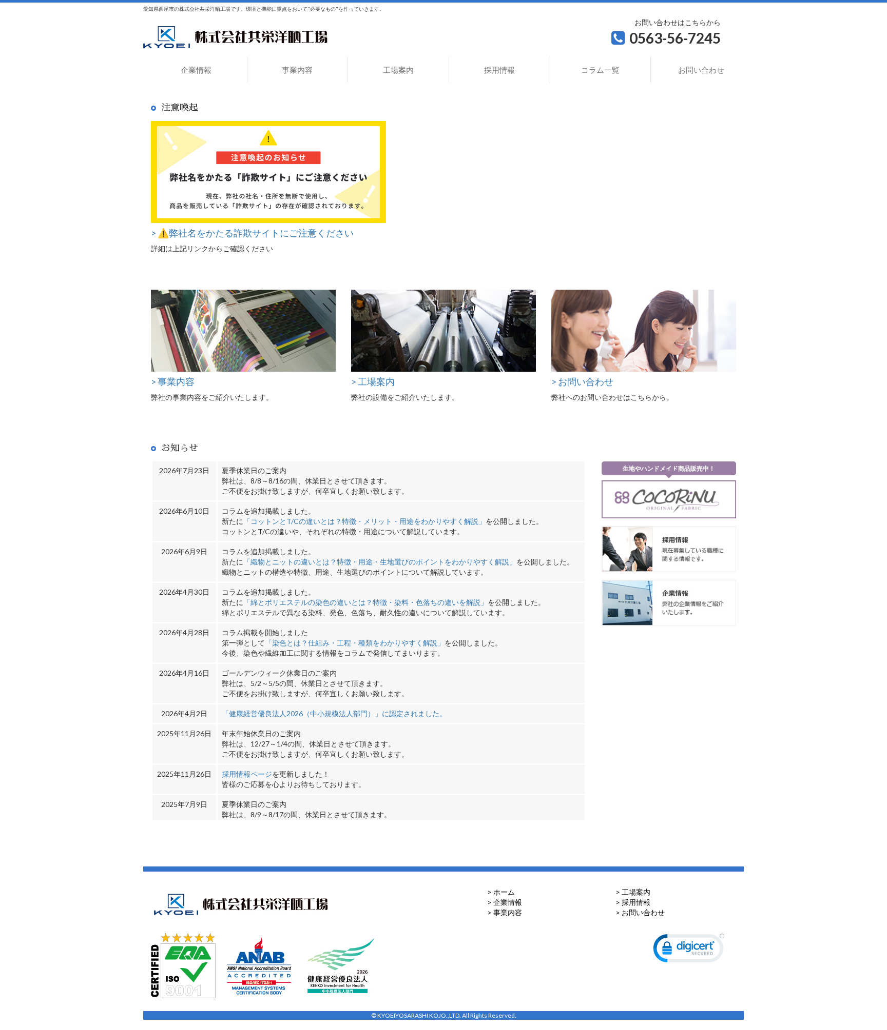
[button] (689, 950)
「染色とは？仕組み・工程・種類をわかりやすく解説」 (355, 642)
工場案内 (398, 69)
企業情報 (196, 69)
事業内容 (297, 69)
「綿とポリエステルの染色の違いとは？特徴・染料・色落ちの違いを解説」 (365, 602)
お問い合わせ (701, 69)
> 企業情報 (504, 902)
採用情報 (499, 69)
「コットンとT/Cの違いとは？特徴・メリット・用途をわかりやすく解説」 (364, 521)
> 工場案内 (632, 891)
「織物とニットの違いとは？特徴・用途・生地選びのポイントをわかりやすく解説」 (379, 561)
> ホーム (501, 891)
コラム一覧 (600, 69)
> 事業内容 (504, 912)
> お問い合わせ (640, 912)
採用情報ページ (247, 774)
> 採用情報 (632, 902)
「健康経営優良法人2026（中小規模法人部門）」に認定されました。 (334, 713)
